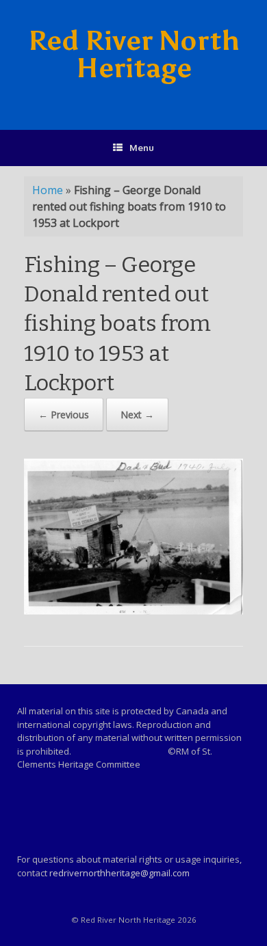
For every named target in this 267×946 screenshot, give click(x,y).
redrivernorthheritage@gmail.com (119, 873)
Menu (141, 147)
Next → (137, 414)
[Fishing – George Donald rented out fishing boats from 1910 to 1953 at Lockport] (133, 610)
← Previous (63, 414)
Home (47, 190)
